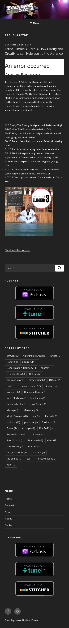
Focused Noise (30, 386)
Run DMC (46, 428)
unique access (47, 458)
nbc (36, 416)
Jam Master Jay (16, 404)
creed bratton (16, 374)
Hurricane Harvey (35, 392)
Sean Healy (35, 440)
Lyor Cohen (38, 404)
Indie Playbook (16, 398)
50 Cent (13, 355)
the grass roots (17, 452)
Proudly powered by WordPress (21, 620)
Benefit (12, 362)
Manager (13, 410)
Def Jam (35, 374)
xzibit (11, 464)
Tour (29, 458)
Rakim (12, 428)
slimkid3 (53, 440)
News (8, 512)
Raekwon (49, 422)
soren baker (15, 446)
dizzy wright (37, 380)
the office (38, 452)
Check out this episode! (17, 250)
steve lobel (34, 446)
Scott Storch (15, 440)
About (8, 518)
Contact (9, 525)
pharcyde (50, 416)
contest (46, 367)
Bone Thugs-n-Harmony (22, 367)
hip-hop (51, 386)
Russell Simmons (17, 434)
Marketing (31, 410)
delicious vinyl (16, 380)
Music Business (17, 416)
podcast (13, 422)
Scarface (38, 434)
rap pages (28, 428)
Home (8, 498)
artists (55, 355)
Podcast (9, 505)
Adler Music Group (34, 355)
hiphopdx (13, 392)
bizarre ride (29, 362)
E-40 (11, 386)
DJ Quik (54, 380)
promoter (31, 422)
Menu (36, 23)
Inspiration (37, 398)
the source (14, 458)
